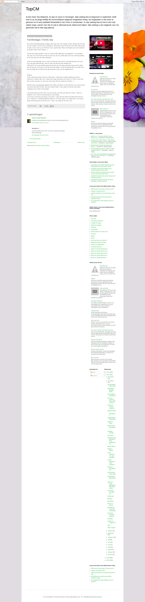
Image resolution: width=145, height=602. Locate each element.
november (111, 381)
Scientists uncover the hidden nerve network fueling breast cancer (101, 169)
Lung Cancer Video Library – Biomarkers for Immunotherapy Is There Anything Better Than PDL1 (103, 141)
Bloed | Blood (111, 446)
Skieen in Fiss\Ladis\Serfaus (99, 249)
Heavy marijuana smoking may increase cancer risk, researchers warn (102, 173)
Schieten (93, 227)
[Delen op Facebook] (51, 106)
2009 (108, 558)
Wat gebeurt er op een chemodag (111, 509)
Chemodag (94, 229)
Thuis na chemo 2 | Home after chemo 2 (111, 400)
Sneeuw (93, 233)
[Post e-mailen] (40, 105)
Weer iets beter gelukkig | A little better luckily (112, 485)
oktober (110, 531)
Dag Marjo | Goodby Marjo (111, 390)
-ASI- (81, 597)
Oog (109, 525)
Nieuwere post (32, 142)
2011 (108, 372)
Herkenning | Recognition (111, 427)
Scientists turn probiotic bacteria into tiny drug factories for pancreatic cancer (102, 165)
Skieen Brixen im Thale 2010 (99, 231)
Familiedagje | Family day (112, 418)
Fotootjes (110, 518)
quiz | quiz (110, 435)
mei (109, 544)
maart (109, 549)
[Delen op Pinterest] (53, 106)
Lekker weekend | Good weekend (111, 462)
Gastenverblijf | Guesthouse (111, 413)
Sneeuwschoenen (96, 247)
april (109, 547)
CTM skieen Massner (97, 221)
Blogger (99, 597)
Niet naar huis (95, 320)
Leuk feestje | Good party (111, 473)
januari (110, 554)
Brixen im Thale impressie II (99, 255)
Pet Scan (93, 218)
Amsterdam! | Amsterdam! (112, 478)
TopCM (32, 9)
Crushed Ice (94, 89)
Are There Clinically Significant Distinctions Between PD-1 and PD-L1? (103, 154)
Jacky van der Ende (38, 118)
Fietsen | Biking (110, 449)
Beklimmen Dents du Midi (98, 242)
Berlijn (93, 236)
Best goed (110, 501)
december (111, 377)
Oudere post (80, 142)
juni (109, 542)
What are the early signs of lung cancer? (102, 189)
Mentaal (110, 498)
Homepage (56, 142)
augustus (110, 537)
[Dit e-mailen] (45, 106)
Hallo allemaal (104, 109)
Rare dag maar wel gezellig (111, 514)
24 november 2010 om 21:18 (40, 122)
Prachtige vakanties (96, 301)
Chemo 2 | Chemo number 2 (111, 406)
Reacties (94, 375)
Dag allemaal (104, 77)
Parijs (92, 238)
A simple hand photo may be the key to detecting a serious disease (102, 180)
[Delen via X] (49, 106)
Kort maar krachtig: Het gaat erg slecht (102, 99)
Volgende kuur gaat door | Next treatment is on (112, 441)
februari (110, 552)
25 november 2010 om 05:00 (40, 135)
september (111, 533)
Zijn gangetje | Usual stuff (112, 385)
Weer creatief (111, 527)
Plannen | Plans (110, 422)
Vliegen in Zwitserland (97, 244)
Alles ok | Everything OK (111, 468)
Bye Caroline (95, 357)
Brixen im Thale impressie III (99, 253)
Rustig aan (111, 496)
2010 (108, 374)
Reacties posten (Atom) (42, 145)
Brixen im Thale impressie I (99, 257)
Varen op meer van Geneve (99, 240)
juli (109, 539)
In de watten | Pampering (111, 394)
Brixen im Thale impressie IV (99, 251)
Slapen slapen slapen (97, 349)
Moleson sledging (96, 225)
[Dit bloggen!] (47, 106)
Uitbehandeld (95, 311)
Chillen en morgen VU (112, 521)
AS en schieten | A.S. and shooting (111, 455)
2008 (108, 560)
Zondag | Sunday (111, 432)
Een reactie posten (35, 138)
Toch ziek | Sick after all (111, 492)
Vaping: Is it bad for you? (98, 191)
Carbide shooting (96, 223)
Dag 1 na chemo (110, 504)
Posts (93, 372)
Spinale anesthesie (96, 339)
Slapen (93, 121)
